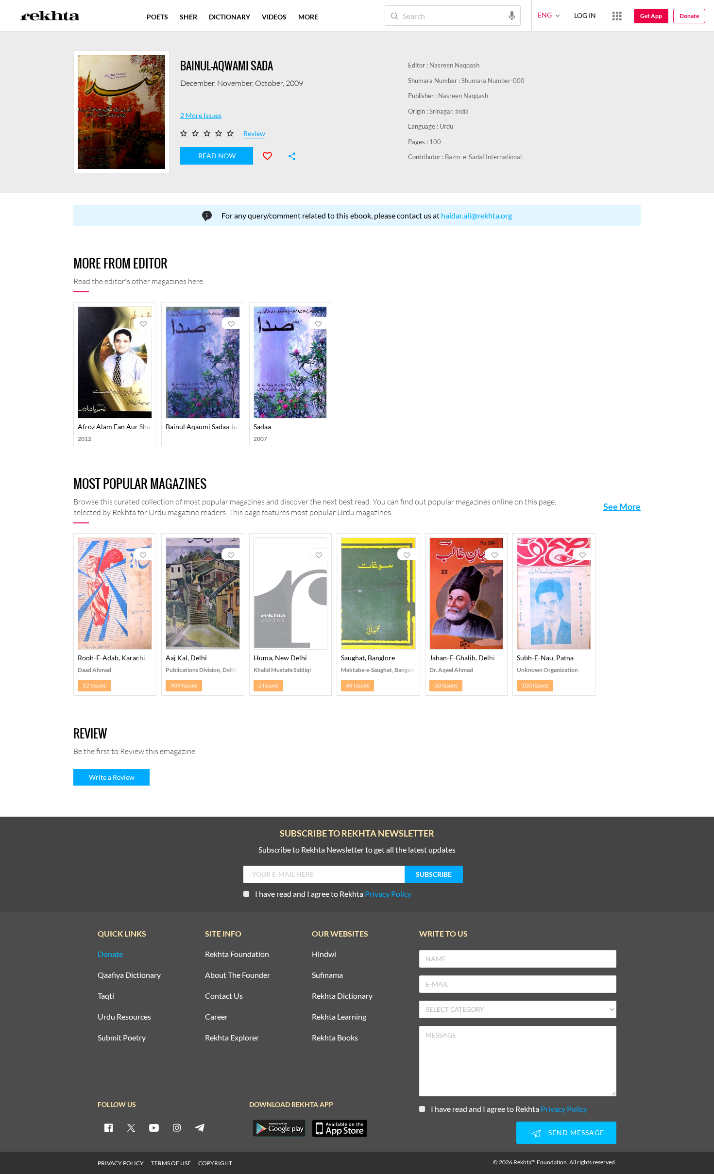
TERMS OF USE (171, 1163)
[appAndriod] (278, 1128)
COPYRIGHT (215, 1163)
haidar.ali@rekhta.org (476, 215)
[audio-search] (512, 15)
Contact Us (224, 996)
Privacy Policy (388, 893)
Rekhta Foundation (237, 954)
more (308, 17)
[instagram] (177, 1127)
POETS (157, 17)
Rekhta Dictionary (342, 996)
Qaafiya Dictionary (129, 975)
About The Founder (237, 975)
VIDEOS (274, 17)
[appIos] (339, 1128)
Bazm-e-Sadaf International (483, 157)
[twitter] (131, 1127)
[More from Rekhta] (617, 15)
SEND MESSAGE (576, 1132)
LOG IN (585, 15)
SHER (188, 17)
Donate (689, 15)
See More (622, 506)
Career (216, 1017)
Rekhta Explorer (232, 1038)
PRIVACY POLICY (121, 1163)
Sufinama (327, 975)
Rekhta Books (335, 1038)
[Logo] (50, 17)
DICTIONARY (229, 17)
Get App (651, 15)
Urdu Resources (124, 1017)
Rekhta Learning (339, 1017)
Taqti (106, 996)
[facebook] (108, 1127)
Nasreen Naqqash (454, 65)
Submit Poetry (122, 1038)
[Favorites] (271, 155)
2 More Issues (200, 115)
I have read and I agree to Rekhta (333, 893)
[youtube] (154, 1127)
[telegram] (199, 1127)
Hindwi (324, 954)
